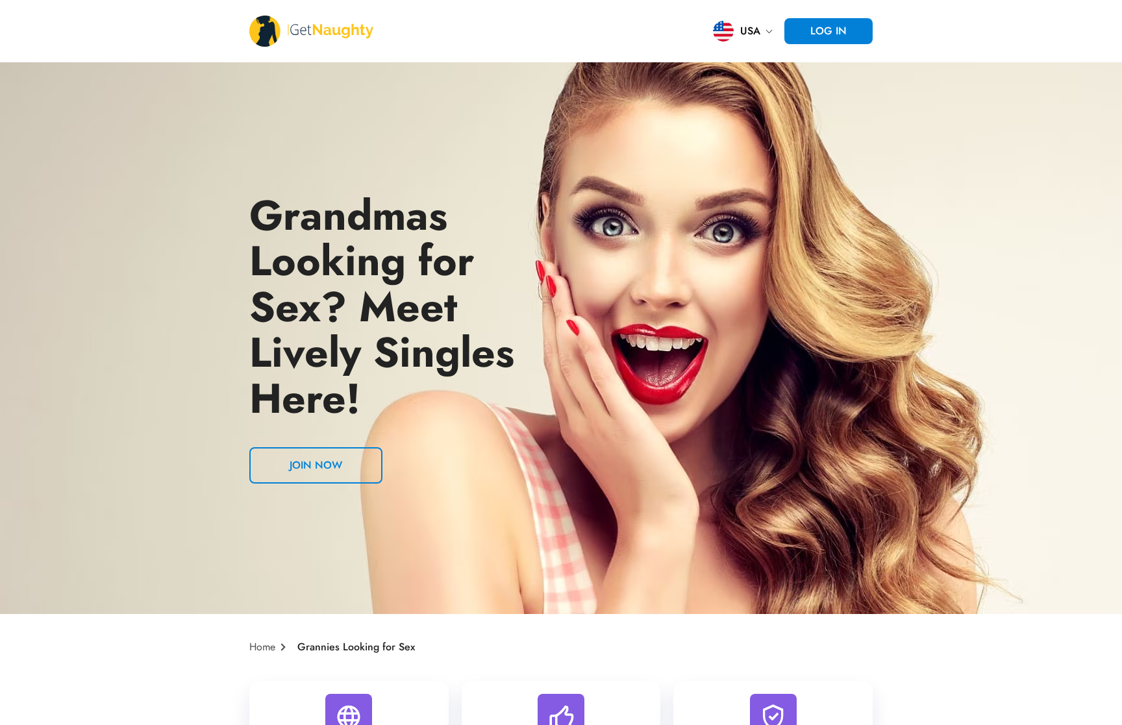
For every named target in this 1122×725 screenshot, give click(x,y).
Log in (828, 30)
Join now (316, 465)
